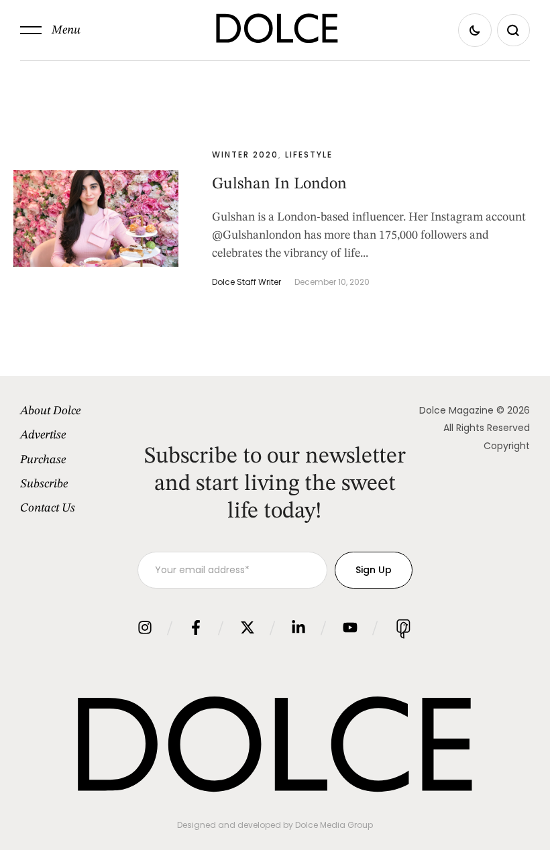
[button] (50, 30)
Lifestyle (309, 154)
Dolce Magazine (456, 410)
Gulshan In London (279, 184)
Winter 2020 (245, 154)
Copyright (507, 445)
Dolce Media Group (334, 825)
